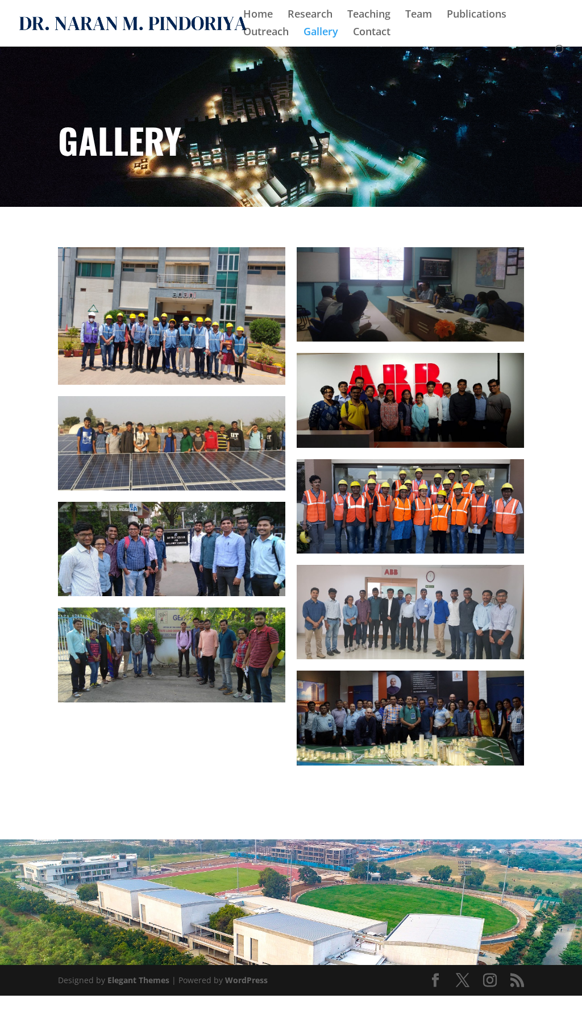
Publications (476, 15)
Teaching (368, 15)
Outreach (266, 32)
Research (310, 15)
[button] (171, 316)
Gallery (321, 32)
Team (418, 15)
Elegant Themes (138, 980)
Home (258, 15)
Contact (371, 32)
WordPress (246, 980)
